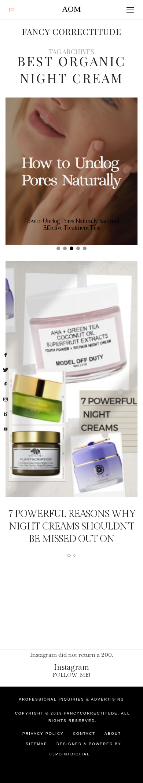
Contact (84, 733)
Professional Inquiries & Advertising (71, 699)
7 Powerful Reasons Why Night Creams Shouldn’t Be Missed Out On (72, 527)
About (112, 733)
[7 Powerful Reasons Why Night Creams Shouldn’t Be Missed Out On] (72, 379)
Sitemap (36, 744)
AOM (71, 9)
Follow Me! (72, 675)
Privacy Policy (43, 733)
